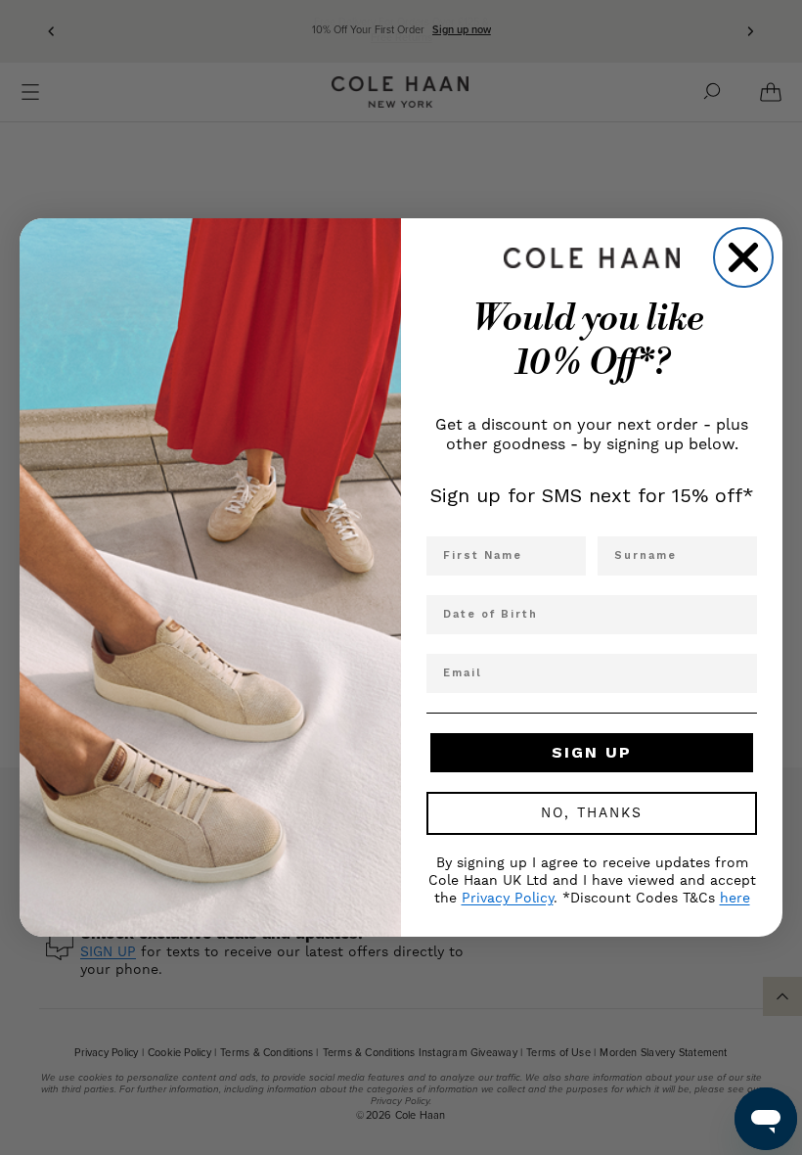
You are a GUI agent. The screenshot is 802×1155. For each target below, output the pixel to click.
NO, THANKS (592, 813)
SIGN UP (592, 752)
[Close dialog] (743, 257)
